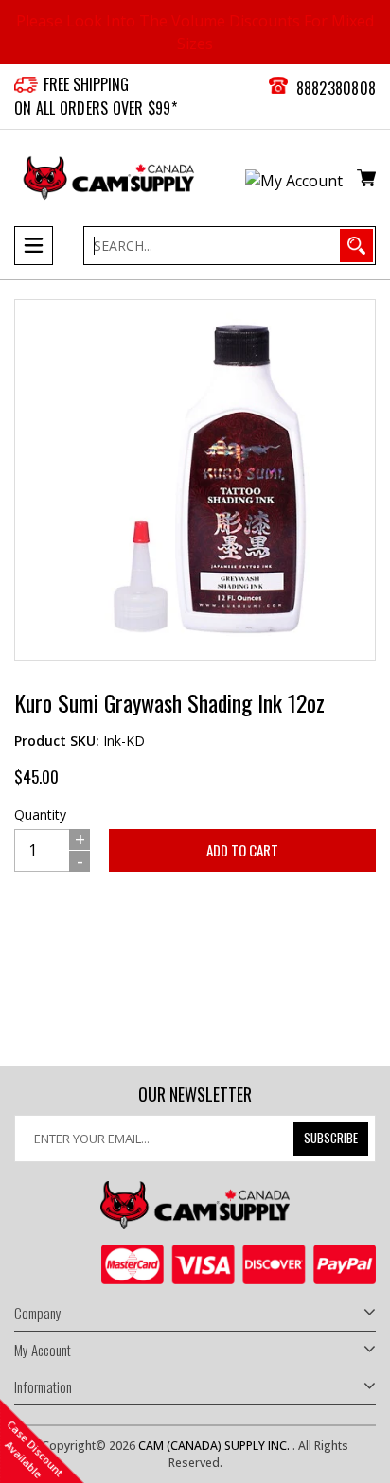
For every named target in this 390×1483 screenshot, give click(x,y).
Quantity (40, 814)
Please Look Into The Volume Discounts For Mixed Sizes (195, 32)
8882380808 (336, 88)
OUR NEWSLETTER (195, 1095)
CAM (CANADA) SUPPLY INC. (215, 1446)
